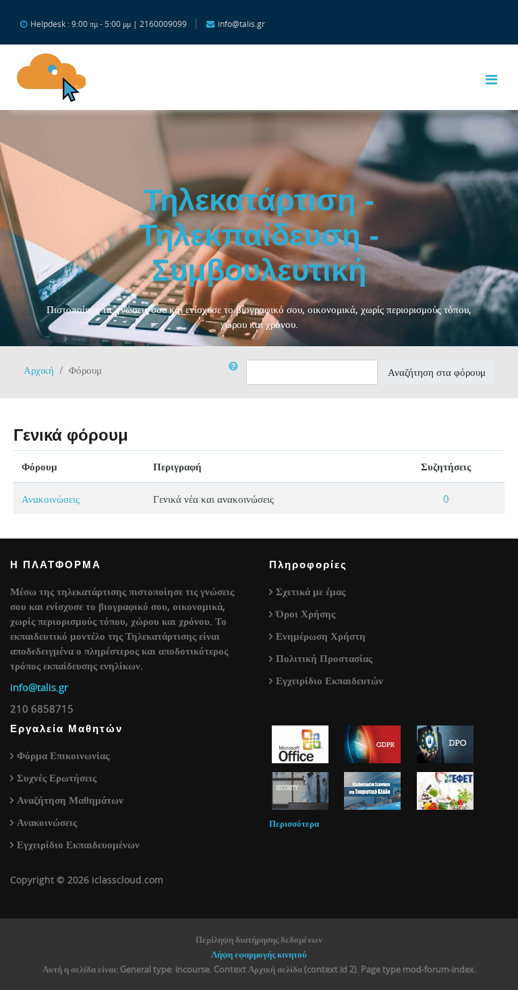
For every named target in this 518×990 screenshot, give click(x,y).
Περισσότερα (294, 823)
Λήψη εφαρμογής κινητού (259, 954)
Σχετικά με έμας (310, 591)
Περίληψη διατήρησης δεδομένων (259, 939)
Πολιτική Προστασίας (324, 658)
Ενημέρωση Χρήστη (321, 635)
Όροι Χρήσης (305, 613)
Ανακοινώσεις (51, 498)
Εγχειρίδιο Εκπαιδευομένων (78, 844)
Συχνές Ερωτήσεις (56, 777)
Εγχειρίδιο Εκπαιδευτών (329, 680)
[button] (236, 372)
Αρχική (39, 370)
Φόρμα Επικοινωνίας (63, 755)
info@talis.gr (39, 687)
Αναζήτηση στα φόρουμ (437, 372)
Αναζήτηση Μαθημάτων (70, 799)
